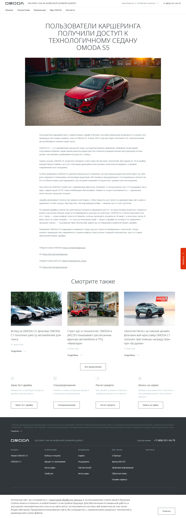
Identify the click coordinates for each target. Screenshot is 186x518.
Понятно (166, 511)
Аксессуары (50, 467)
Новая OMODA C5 (19, 455)
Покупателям (23, 10)
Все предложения (93, 366)
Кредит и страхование (55, 461)
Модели (9, 10)
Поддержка (83, 461)
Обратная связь (119, 473)
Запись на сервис (151, 405)
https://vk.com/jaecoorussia (54, 267)
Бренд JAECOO (118, 461)
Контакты (70, 10)
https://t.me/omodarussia (73, 247)
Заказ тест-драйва (24, 405)
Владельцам (40, 10)
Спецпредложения (66, 405)
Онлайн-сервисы (119, 479)
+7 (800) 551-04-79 (172, 3)
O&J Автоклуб (84, 467)
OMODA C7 (16, 461)
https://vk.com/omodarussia (55, 254)
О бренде (116, 455)
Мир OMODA (56, 10)
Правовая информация (122, 467)
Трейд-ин (49, 473)
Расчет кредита (107, 405)
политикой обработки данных (65, 499)
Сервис (81, 455)
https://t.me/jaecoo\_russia (74, 260)
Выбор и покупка (52, 455)
